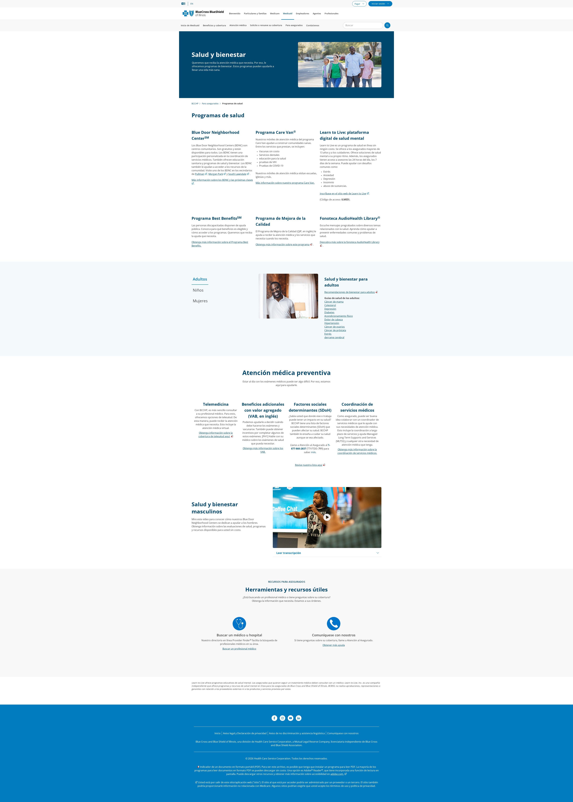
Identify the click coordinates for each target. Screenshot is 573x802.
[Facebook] (274, 718)
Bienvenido (234, 13)
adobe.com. (337, 774)
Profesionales (331, 13)
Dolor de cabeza (333, 319)
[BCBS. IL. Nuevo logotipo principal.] (203, 13)
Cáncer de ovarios (334, 326)
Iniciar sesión (379, 3)
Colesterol (330, 305)
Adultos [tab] (200, 279)
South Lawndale (237, 174)
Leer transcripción (288, 553)
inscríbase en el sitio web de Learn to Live (343, 193)
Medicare (274, 13)
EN (191, 3)
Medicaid (287, 13)
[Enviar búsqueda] (387, 25)
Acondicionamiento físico (338, 316)
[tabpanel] (319, 311)
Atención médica (238, 25)
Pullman (199, 174)
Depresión (330, 308)
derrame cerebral (334, 337)
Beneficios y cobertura (214, 25)
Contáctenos (312, 25)
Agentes (317, 13)
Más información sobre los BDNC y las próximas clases (222, 180)
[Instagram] (282, 718)
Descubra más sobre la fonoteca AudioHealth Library (349, 242)
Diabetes (329, 312)
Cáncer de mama (334, 301)
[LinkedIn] (298, 718)
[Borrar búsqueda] (379, 25)
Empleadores (302, 13)
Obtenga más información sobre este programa (282, 244)
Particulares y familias (255, 13)
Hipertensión (331, 323)
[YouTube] (290, 718)
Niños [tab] (198, 290)
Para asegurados (294, 25)
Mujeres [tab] (200, 300)
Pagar (358, 3)
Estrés (327, 334)
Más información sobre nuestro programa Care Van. (285, 182)
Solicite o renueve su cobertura (266, 25)
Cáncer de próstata (335, 330)
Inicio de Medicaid (190, 25)
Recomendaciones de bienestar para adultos (349, 292)
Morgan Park (215, 174)
